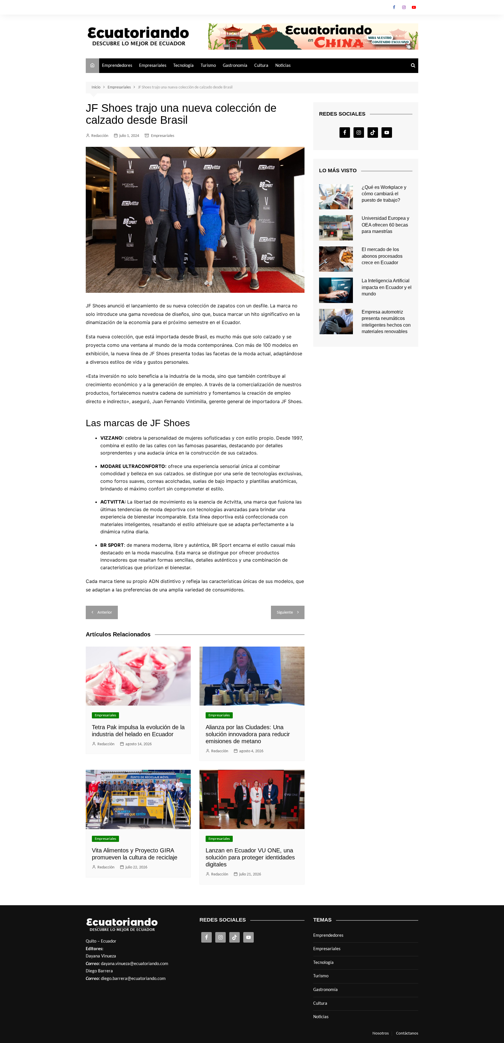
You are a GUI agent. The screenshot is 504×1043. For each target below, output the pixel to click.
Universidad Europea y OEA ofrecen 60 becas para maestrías (385, 225)
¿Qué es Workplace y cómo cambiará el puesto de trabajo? (384, 194)
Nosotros (380, 1033)
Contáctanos (407, 1033)
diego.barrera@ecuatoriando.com (133, 978)
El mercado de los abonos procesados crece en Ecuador (382, 256)
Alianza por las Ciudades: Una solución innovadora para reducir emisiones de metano (248, 734)
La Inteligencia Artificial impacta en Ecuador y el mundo (387, 287)
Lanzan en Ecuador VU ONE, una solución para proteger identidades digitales (250, 857)
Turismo (208, 65)
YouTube (414, 7)
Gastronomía (235, 65)
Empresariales (152, 65)
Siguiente (285, 612)
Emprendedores (117, 65)
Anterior (104, 612)
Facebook (394, 7)
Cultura (261, 65)
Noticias (282, 65)
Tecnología (183, 65)
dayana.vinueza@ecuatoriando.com (134, 964)
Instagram (404, 7)
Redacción (99, 136)
